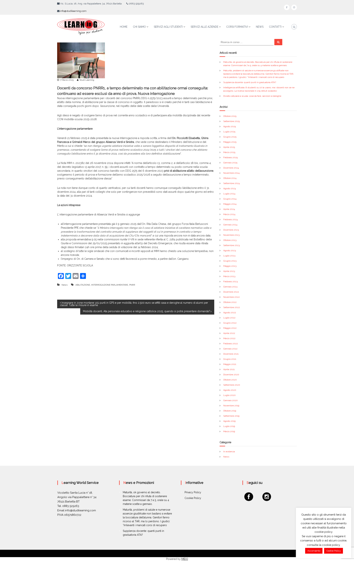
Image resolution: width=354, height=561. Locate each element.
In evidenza (229, 451)
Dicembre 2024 (231, 168)
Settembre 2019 (231, 416)
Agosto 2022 (229, 312)
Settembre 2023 (231, 245)
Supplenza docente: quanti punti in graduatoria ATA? (249, 82)
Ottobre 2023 (229, 240)
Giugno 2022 (230, 323)
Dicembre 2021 (231, 354)
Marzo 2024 (229, 214)
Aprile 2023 (229, 271)
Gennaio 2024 (230, 224)
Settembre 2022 (231, 307)
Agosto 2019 (229, 421)
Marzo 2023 (229, 276)
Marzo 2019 (229, 431)
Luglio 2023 (229, 255)
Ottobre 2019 (229, 410)
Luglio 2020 (229, 395)
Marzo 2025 (229, 152)
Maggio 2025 (229, 142)
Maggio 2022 (230, 328)
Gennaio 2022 (230, 348)
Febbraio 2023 (230, 281)
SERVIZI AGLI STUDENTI (168, 26)
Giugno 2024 (229, 199)
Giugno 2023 (229, 261)
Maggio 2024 (229, 204)
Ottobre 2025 (229, 116)
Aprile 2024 (229, 209)
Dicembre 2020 (231, 374)
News (64, 285)
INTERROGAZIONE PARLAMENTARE (109, 285)
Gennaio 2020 (230, 400)
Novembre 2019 (231, 405)
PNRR (132, 285)
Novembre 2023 (231, 235)
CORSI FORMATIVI (237, 26)
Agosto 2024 (229, 188)
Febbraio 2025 (230, 157)
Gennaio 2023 (230, 286)
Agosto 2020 (229, 390)
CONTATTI (275, 26)
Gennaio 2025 (230, 162)
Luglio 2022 (229, 317)
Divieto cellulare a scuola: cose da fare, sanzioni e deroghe (252, 96)
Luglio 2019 (229, 426)
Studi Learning (86, 80)
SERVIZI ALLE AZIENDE (204, 26)
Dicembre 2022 (231, 292)
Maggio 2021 (229, 364)
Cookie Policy (193, 498)
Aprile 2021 (229, 369)
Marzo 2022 (229, 338)
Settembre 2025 (231, 121)
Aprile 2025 (229, 147)
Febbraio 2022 (230, 343)
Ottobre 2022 (230, 302)
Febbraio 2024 (230, 219)
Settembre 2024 (231, 183)
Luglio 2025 (229, 131)
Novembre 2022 (231, 297)
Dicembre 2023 (231, 230)
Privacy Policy (193, 492)
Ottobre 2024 (229, 178)
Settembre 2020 (231, 385)
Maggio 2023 (229, 266)
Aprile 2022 (229, 333)
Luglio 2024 (229, 193)
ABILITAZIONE (82, 285)
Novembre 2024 (231, 173)
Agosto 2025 (229, 126)
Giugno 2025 (229, 136)
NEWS (259, 26)
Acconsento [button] (313, 550)
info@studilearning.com (73, 11)
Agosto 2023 (229, 250)
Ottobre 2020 (230, 379)
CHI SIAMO (139, 26)
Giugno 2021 (229, 359)
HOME (123, 26)
